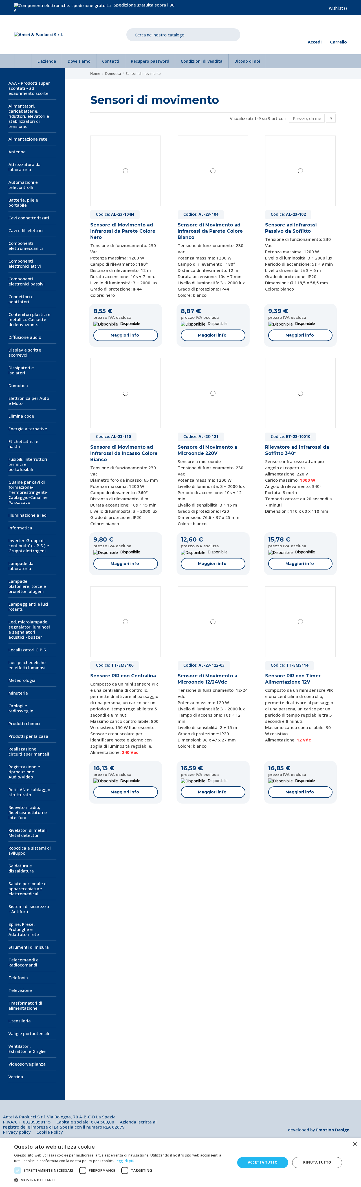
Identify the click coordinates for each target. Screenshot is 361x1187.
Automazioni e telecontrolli (23, 184)
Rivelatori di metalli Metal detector (28, 832)
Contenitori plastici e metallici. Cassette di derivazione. (29, 319)
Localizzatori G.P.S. (27, 650)
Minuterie (18, 693)
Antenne (17, 151)
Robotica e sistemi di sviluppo (29, 850)
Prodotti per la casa (28, 736)
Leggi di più (124, 1160)
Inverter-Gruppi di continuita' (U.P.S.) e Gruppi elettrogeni (28, 545)
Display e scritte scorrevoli (24, 352)
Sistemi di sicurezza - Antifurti (28, 909)
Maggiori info (125, 335)
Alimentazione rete (27, 139)
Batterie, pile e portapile (23, 202)
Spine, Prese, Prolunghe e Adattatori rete (23, 929)
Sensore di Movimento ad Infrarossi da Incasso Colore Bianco (124, 453)
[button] (121, 1180)
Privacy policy (17, 1132)
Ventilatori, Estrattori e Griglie (27, 1048)
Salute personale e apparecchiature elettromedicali (27, 888)
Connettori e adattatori (21, 299)
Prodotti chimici (24, 723)
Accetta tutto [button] (263, 1162)
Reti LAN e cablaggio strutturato (29, 792)
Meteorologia (22, 680)
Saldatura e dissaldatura (21, 868)
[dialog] (180, 1162)
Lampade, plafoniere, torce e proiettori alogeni (27, 586)
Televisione (20, 990)
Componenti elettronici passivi (26, 281)
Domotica (18, 385)
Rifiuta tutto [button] (317, 1162)
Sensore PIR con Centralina (123, 675)
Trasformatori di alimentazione (25, 1005)
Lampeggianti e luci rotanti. (28, 606)
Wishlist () (338, 8)
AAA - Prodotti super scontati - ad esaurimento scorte (29, 88)
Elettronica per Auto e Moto (28, 400)
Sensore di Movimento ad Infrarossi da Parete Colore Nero (122, 231)
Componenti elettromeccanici (25, 245)
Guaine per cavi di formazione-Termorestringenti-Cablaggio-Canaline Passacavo (28, 492)
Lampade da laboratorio (21, 565)
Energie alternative (27, 428)
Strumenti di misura (28, 947)
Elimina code (21, 416)
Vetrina (15, 1076)
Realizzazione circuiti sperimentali (28, 751)
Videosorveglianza (27, 1064)
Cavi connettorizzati (28, 218)
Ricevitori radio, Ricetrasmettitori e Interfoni (27, 812)
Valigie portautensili (28, 1033)
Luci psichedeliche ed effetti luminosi (27, 665)
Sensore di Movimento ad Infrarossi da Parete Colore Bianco (210, 231)
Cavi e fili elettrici (25, 230)
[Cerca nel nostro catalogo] (231, 35)
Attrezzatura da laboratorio (24, 167)
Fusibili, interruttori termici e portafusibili (27, 464)
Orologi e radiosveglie (20, 708)
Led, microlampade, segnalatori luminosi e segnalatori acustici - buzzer (29, 629)
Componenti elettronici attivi (24, 263)
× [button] (355, 1144)
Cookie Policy (49, 1132)
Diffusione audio (24, 337)
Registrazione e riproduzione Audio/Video (24, 772)
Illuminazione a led (27, 515)
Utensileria (19, 1021)
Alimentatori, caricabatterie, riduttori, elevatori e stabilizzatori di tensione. (28, 116)
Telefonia (18, 977)
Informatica (20, 528)
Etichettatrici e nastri (23, 443)
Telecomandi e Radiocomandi (23, 962)
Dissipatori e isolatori (21, 370)
